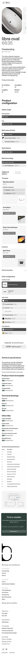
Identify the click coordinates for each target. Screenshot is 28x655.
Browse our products (11, 565)
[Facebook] (3, 649)
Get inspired (5, 622)
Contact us (6, 644)
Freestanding (5, 571)
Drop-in (4, 573)
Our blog (5, 637)
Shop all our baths (9, 603)
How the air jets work (7, 630)
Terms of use (12, 652)
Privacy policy (5, 652)
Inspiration (6, 620)
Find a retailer (7, 639)
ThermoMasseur (6, 590)
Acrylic (4, 581)
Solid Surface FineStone (8, 584)
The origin (4, 613)
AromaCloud (5, 594)
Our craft (4, 615)
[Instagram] (6, 649)
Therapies (5, 626)
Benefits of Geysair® (7, 628)
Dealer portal (6, 641)
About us (5, 611)
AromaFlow (5, 592)
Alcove (4, 575)
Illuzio (3, 599)
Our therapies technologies (9, 633)
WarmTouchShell (6, 597)
